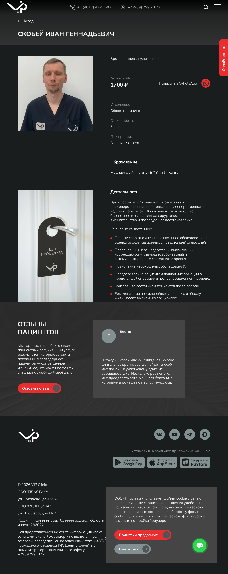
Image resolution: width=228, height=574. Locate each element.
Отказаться (129, 549)
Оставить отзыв (35, 388)
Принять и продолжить (139, 535)
